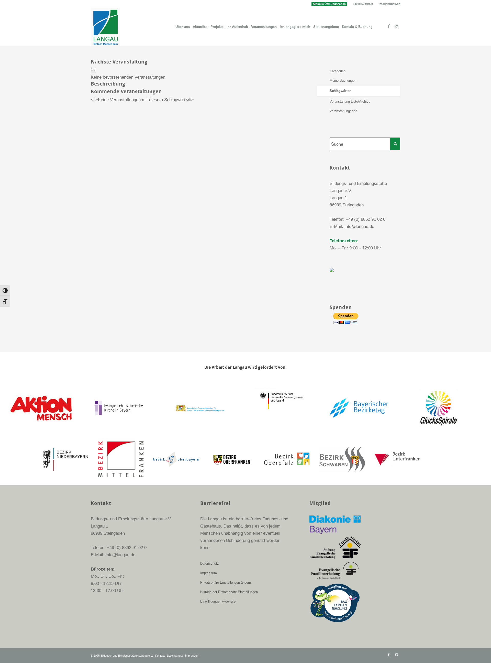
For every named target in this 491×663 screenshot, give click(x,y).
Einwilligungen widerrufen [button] (218, 601)
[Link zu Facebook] (389, 26)
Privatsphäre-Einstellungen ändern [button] (225, 582)
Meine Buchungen (343, 80)
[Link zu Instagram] (396, 26)
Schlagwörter (340, 91)
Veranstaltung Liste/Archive (350, 101)
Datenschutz (209, 563)
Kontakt (160, 655)
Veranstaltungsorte (343, 111)
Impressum (208, 573)
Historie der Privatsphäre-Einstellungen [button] (229, 592)
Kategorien (337, 71)
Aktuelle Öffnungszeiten (329, 3)
